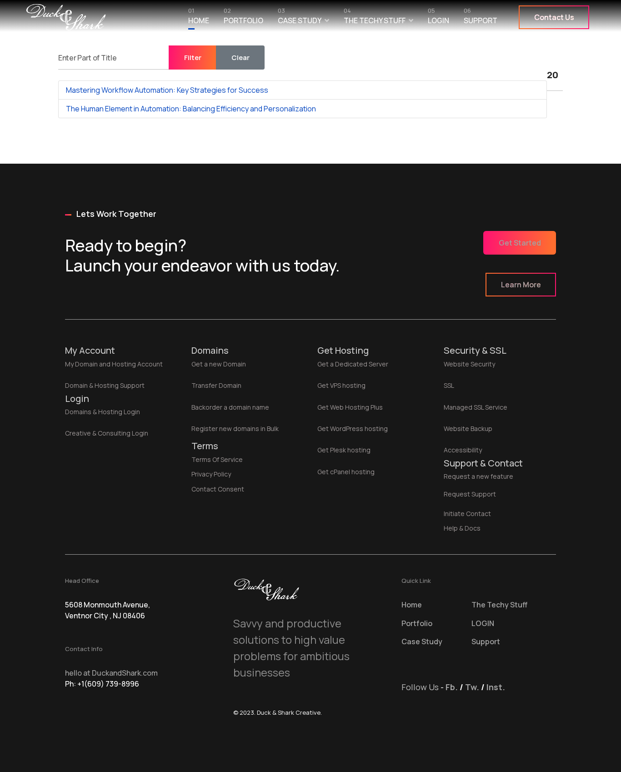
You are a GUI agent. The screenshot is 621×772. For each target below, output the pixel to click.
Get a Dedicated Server (352, 364)
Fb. (452, 687)
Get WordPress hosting (352, 428)
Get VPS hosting (341, 385)
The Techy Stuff (375, 18)
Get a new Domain (218, 364)
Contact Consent (217, 489)
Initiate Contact (467, 513)
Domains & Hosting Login (102, 411)
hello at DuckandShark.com (111, 673)
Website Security (469, 364)
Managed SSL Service (475, 407)
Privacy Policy (211, 474)
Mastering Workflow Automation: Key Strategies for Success (167, 90)
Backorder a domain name (230, 407)
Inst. (495, 687)
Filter (192, 57)
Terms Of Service (217, 459)
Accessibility (463, 450)
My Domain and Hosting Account (114, 364)
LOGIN (438, 18)
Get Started (520, 243)
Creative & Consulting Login (106, 433)
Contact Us (554, 17)
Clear (240, 57)
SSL (449, 385)
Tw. (472, 687)
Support (480, 18)
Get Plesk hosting (344, 450)
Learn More (521, 285)
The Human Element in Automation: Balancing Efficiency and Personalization (191, 109)
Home (198, 18)
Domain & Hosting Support (105, 385)
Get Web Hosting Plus (350, 407)
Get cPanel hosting (346, 471)
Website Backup (468, 428)
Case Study (299, 18)
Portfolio (243, 18)
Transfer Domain (216, 385)
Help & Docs (462, 528)
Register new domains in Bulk (235, 428)
